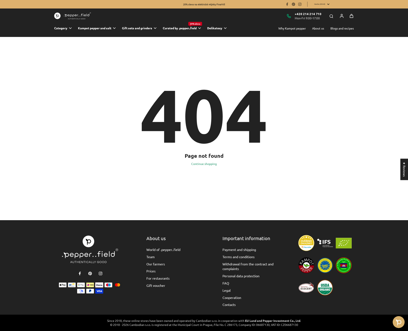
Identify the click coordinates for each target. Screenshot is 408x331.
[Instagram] (300, 4)
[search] (331, 16)
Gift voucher (155, 285)
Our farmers (155, 264)
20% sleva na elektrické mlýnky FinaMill (204, 4)
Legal (226, 290)
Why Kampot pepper (292, 28)
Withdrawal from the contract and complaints (247, 266)
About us (318, 28)
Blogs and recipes (342, 28)
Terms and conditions (238, 257)
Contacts (229, 304)
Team (150, 257)
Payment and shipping (239, 249)
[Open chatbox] (399, 322)
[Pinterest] (293, 4)
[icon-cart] (351, 16)
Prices (151, 271)
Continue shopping (204, 164)
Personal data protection (240, 276)
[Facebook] (287, 4)
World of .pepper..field (163, 249)
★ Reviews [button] (404, 169)
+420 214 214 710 (308, 13)
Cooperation (231, 297)
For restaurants (158, 278)
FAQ (225, 283)
